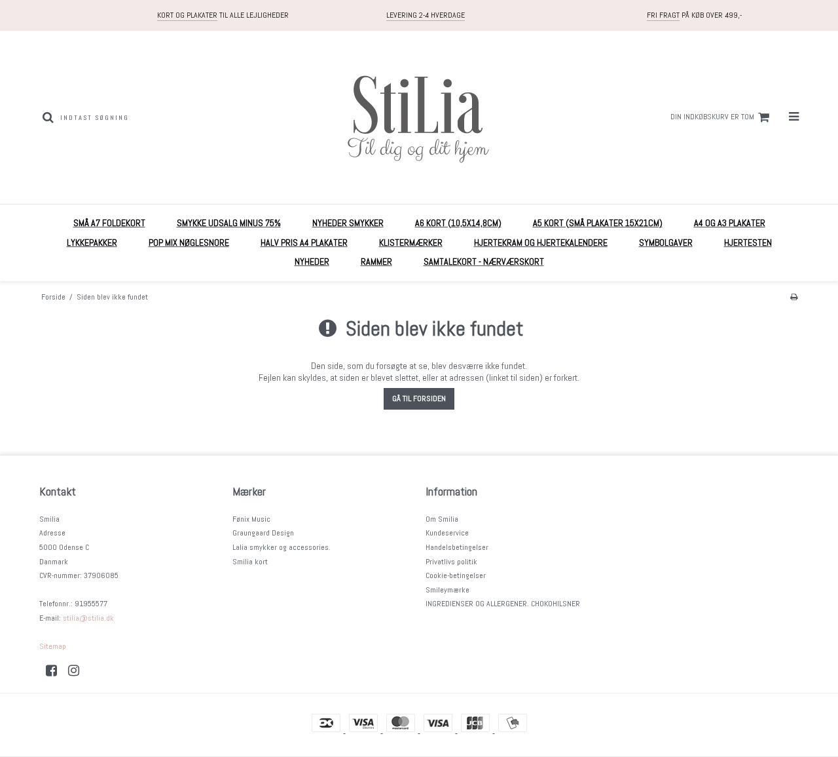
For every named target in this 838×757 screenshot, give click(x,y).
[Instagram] (78, 670)
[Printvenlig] (794, 297)
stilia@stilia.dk (88, 618)
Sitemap (52, 646)
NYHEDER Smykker (348, 223)
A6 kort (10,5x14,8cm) (458, 223)
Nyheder (312, 261)
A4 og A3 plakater (729, 223)
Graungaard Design (263, 533)
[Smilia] (419, 117)
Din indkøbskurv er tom (712, 116)
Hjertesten (748, 242)
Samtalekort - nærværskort (484, 261)
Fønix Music (251, 519)
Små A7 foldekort (109, 223)
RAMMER (376, 261)
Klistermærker (411, 242)
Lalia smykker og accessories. (281, 547)
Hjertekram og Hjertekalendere (541, 242)
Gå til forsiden (419, 398)
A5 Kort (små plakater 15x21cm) (598, 223)
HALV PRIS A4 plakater (304, 242)
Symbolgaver (666, 242)
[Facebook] (56, 670)
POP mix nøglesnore (189, 242)
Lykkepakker (92, 242)
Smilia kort (250, 561)
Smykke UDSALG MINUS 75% (229, 223)
